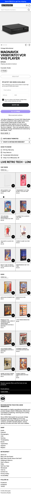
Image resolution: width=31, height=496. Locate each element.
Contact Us (4, 471)
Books (3, 442)
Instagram (4, 484)
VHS (2, 436)
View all (4, 170)
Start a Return (5, 462)
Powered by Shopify (6, 492)
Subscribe (4, 392)
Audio (2, 430)
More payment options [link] (15, 115)
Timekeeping (5, 440)
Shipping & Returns (6, 460)
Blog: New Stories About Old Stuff (11, 458)
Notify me (15, 105)
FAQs (2, 464)
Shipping (3, 64)
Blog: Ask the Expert (7, 456)
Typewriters (4, 443)
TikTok (3, 486)
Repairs (3, 447)
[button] (29, 5)
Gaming (3, 438)
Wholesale (4, 468)
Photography (5, 434)
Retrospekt (7, 490)
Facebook (4, 482)
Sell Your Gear (5, 466)
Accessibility (4, 475)
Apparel (3, 445)
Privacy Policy (5, 473)
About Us (3, 454)
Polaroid (3, 432)
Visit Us (3, 470)
